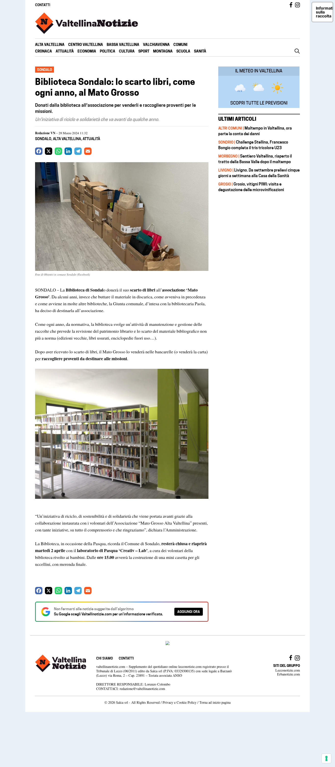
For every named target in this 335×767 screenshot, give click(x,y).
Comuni (180, 44)
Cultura (127, 51)
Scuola (183, 51)
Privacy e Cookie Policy (179, 702)
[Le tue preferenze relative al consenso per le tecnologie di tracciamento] (326, 758)
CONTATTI (42, 5)
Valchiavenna (156, 44)
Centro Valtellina (85, 44)
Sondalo (43, 138)
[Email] (87, 151)
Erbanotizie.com (288, 674)
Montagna (163, 51)
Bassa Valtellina (123, 44)
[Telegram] (78, 151)
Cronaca (43, 51)
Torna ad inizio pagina (215, 702)
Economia (86, 51)
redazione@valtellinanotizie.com (142, 688)
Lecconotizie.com (287, 670)
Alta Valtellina (49, 44)
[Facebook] (38, 151)
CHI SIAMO (104, 658)
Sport (143, 51)
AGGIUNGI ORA (188, 611)
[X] (48, 151)
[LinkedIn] (68, 151)
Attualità (65, 51)
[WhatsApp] (58, 151)
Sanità (200, 51)
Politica (107, 51)
